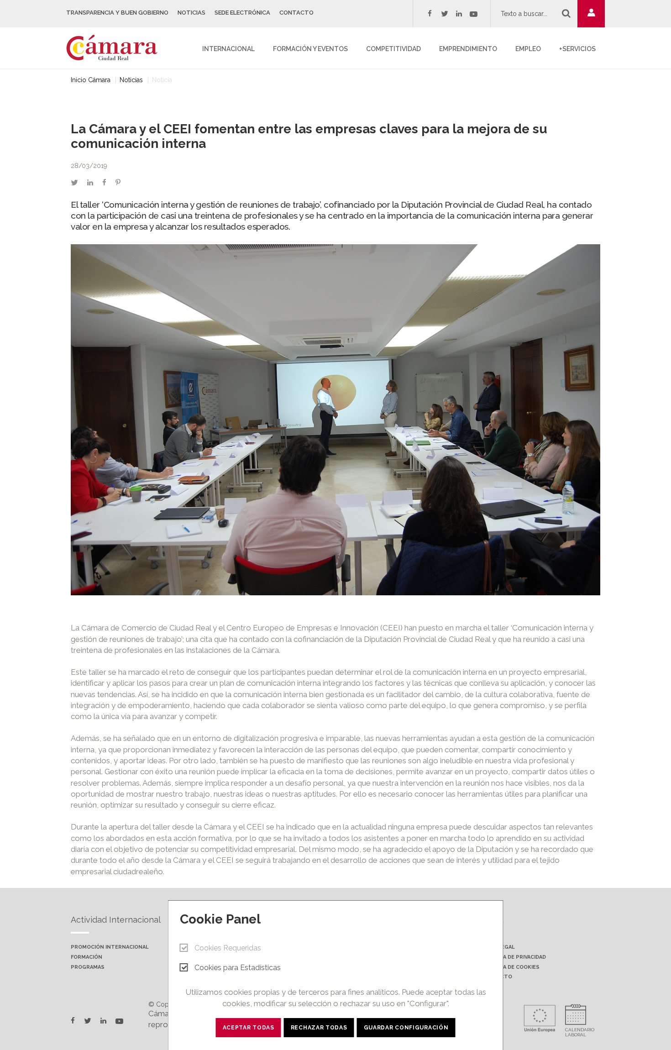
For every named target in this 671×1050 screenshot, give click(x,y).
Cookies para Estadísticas (237, 967)
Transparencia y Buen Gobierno (117, 12)
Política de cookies (511, 967)
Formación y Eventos (310, 48)
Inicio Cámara (90, 80)
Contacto (296, 12)
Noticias (191, 12)
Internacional (228, 48)
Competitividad (393, 48)
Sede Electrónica (242, 12)
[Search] (566, 13)
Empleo (528, 48)
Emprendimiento (468, 48)
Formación (86, 957)
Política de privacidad (514, 957)
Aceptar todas (248, 1027)
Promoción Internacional (110, 947)
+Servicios (577, 48)
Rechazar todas (319, 1027)
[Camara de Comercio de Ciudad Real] (116, 47)
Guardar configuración (406, 1027)
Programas (88, 967)
